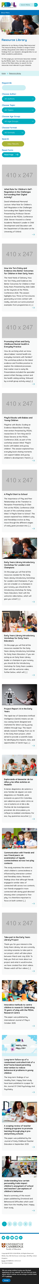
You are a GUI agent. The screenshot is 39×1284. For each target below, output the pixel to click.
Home (4, 73)
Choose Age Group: (11, 116)
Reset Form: (7, 150)
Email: (3, 1261)
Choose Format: (9, 127)
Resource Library (15, 73)
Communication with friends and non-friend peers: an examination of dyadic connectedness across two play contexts (19, 858)
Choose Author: (9, 94)
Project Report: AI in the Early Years (18, 710)
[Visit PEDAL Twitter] (3, 1238)
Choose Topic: (8, 105)
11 (25, 1224)
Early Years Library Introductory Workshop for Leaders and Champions (19, 565)
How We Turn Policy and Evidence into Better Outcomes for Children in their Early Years (18, 271)
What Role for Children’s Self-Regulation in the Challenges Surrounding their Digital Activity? (18, 193)
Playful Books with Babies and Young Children (18, 419)
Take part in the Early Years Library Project (17, 938)
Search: (5, 139)
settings (9, 1276)
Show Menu (5, 13)
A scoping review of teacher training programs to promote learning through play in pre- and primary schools (18, 1130)
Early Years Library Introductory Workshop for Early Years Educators (19, 638)
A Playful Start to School (16, 494)
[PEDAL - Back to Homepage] (8, 5)
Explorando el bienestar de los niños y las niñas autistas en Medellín (18, 782)
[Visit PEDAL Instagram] (8, 1238)
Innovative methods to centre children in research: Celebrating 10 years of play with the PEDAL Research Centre (19, 1009)
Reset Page (8, 155)
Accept (6, 1280)
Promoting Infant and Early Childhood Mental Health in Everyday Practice (17, 344)
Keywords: (7, 83)
